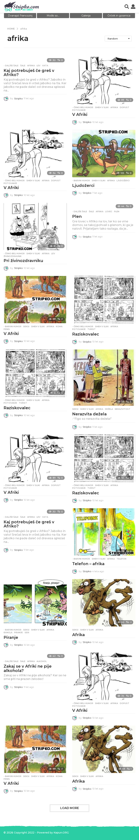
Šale (22, 65)
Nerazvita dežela (89, 414)
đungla (8, 632)
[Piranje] (35, 603)
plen (116, 211)
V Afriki (79, 114)
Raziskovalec (85, 334)
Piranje (11, 637)
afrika (31, 65)
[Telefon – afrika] (103, 532)
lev (38, 65)
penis (7, 329)
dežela (109, 409)
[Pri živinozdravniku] (35, 226)
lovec (108, 211)
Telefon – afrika (88, 563)
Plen (77, 216)
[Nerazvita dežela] (103, 377)
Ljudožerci (83, 185)
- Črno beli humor (82, 107)
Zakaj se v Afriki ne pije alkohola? (28, 668)
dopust (124, 107)
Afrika (78, 634)
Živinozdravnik (13, 256)
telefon (121, 559)
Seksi (26, 326)
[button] (127, 6)
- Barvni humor (81, 180)
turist (91, 329)
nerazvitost (122, 409)
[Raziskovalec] (103, 299)
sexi (27, 632)
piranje (18, 632)
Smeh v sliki (102, 107)
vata (45, 65)
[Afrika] (103, 603)
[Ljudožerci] (103, 153)
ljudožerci (123, 180)
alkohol (42, 661)
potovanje (79, 110)
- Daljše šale (11, 65)
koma (59, 326)
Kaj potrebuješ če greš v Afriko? (29, 72)
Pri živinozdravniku (23, 260)
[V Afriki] (103, 80)
